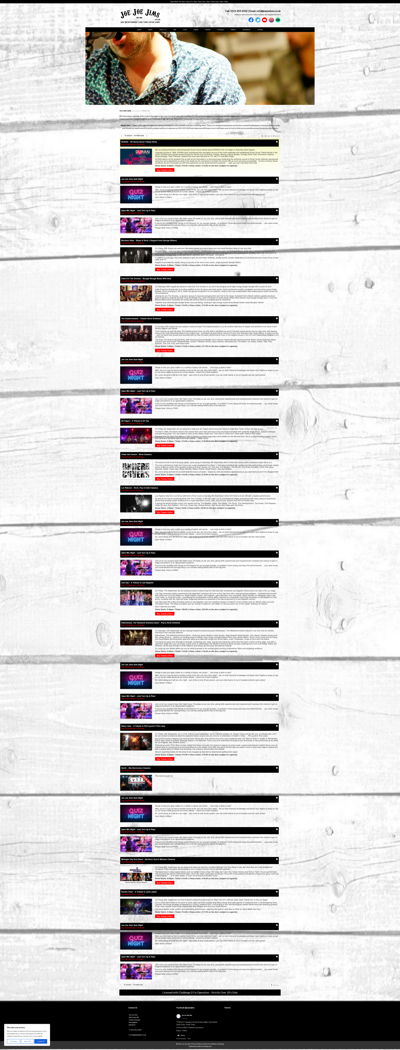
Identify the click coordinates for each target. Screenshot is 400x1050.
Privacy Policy (197, 1044)
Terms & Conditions (210, 1044)
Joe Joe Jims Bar (187, 1015)
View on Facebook (181, 1038)
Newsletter (246, 30)
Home (139, 30)
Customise (13, 1041)
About (150, 30)
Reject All (27, 1041)
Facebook (156, 119)
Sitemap (221, 1044)
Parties (207, 30)
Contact (260, 30)
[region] (27, 1035)
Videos (233, 30)
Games (196, 30)
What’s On (163, 30)
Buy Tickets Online (165, 170)
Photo (183, 1035)
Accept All (40, 1041)
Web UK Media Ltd (204, 1046)
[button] (275, 985)
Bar (175, 30)
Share (189, 1038)
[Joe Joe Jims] (140, 16)
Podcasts (220, 30)
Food (185, 30)
